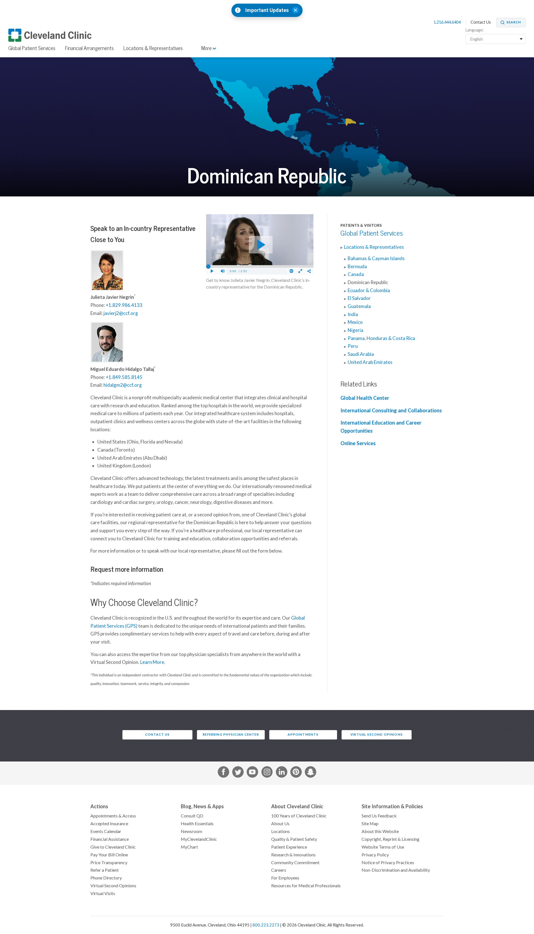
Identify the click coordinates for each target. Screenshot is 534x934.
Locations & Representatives (153, 48)
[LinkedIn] (281, 773)
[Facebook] (223, 773)
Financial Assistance (109, 839)
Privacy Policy (375, 854)
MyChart (189, 847)
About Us (280, 823)
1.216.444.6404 (447, 22)
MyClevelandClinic (199, 839)
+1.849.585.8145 (124, 377)
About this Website (380, 831)
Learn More (152, 662)
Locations (280, 831)
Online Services (358, 443)
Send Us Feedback (379, 816)
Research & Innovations (293, 854)
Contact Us (481, 22)
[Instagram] (267, 773)
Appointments (303, 734)
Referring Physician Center (231, 734)
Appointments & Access (113, 816)
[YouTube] (252, 773)
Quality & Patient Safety (294, 839)
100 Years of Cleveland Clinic (299, 816)
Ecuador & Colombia (369, 290)
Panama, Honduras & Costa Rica (381, 338)
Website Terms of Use (383, 847)
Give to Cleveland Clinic (113, 847)
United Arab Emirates (370, 362)
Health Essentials (197, 823)
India (353, 314)
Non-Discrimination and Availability (396, 870)
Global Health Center (364, 398)
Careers (278, 870)
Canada (356, 274)
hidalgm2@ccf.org (122, 385)
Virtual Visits (102, 893)
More (207, 48)
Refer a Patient (104, 870)
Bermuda (357, 266)
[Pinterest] (296, 773)
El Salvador (359, 298)
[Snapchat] (310, 773)
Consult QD (192, 816)
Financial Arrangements (89, 48)
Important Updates (267, 10)
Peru (353, 346)
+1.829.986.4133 (124, 305)
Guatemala (359, 306)
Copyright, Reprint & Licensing (390, 839)
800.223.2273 (266, 925)
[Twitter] (238, 773)
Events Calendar (105, 831)
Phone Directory (106, 878)
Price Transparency (108, 862)
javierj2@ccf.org (120, 313)
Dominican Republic (368, 282)
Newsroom (191, 831)
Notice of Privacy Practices (388, 862)
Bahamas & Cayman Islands (376, 258)
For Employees (285, 878)
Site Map (370, 823)
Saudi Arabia (361, 354)
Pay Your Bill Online (109, 854)
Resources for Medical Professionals (306, 885)
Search (513, 22)
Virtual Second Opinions (376, 734)
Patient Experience (289, 847)
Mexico (355, 322)
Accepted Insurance (109, 823)
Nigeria (355, 330)
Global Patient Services (31, 48)
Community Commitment (295, 862)
